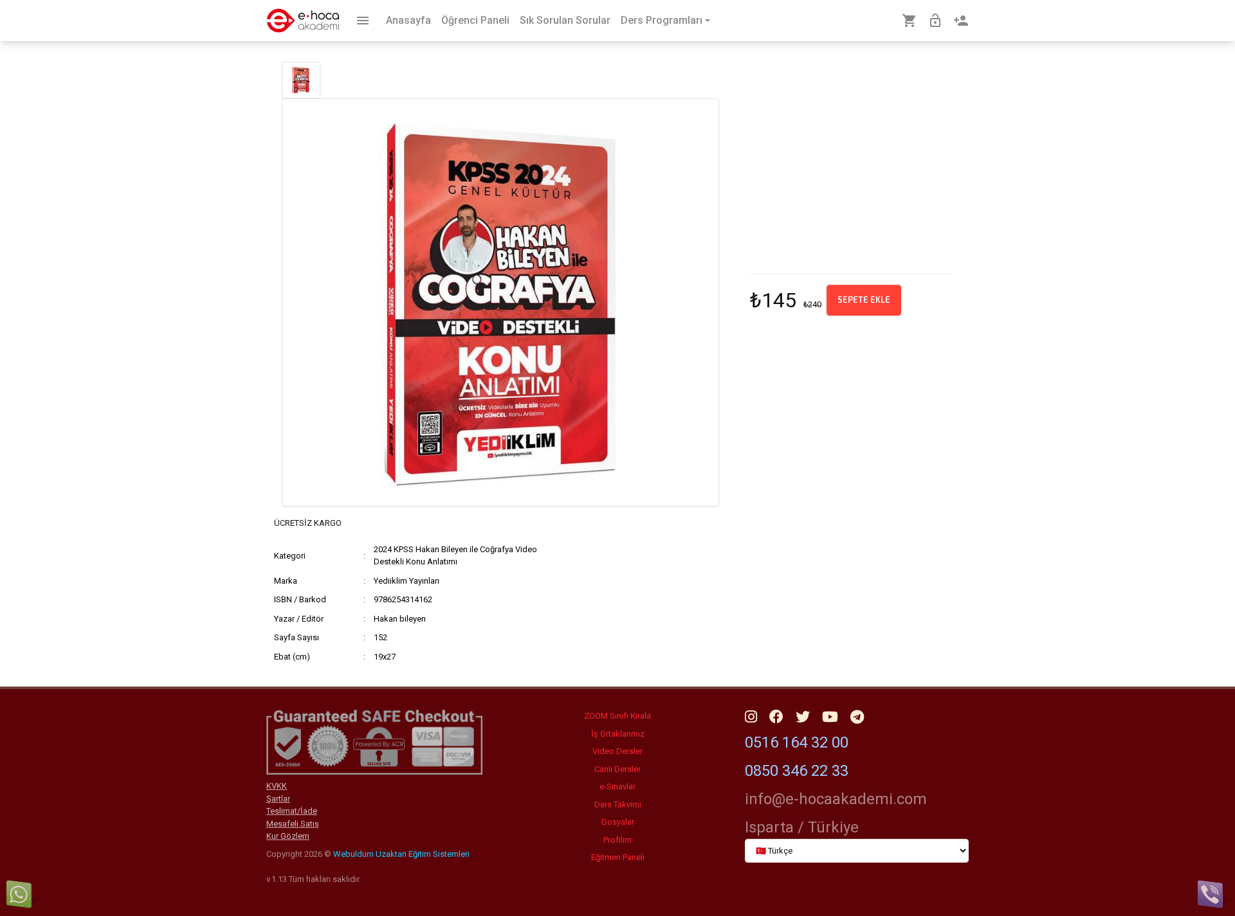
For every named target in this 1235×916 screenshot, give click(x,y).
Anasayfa (408, 20)
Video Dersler (617, 751)
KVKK (276, 786)
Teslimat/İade (291, 811)
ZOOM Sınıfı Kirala (617, 716)
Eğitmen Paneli (618, 857)
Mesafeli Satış (292, 824)
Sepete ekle (863, 299)
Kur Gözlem (287, 836)
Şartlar (278, 799)
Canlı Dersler (617, 769)
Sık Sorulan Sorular (565, 20)
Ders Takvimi (617, 804)
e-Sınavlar (617, 786)
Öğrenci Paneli (475, 20)
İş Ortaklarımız (618, 734)
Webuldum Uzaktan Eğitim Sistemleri (401, 854)
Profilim (617, 840)
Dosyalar (617, 822)
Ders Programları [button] (661, 20)
